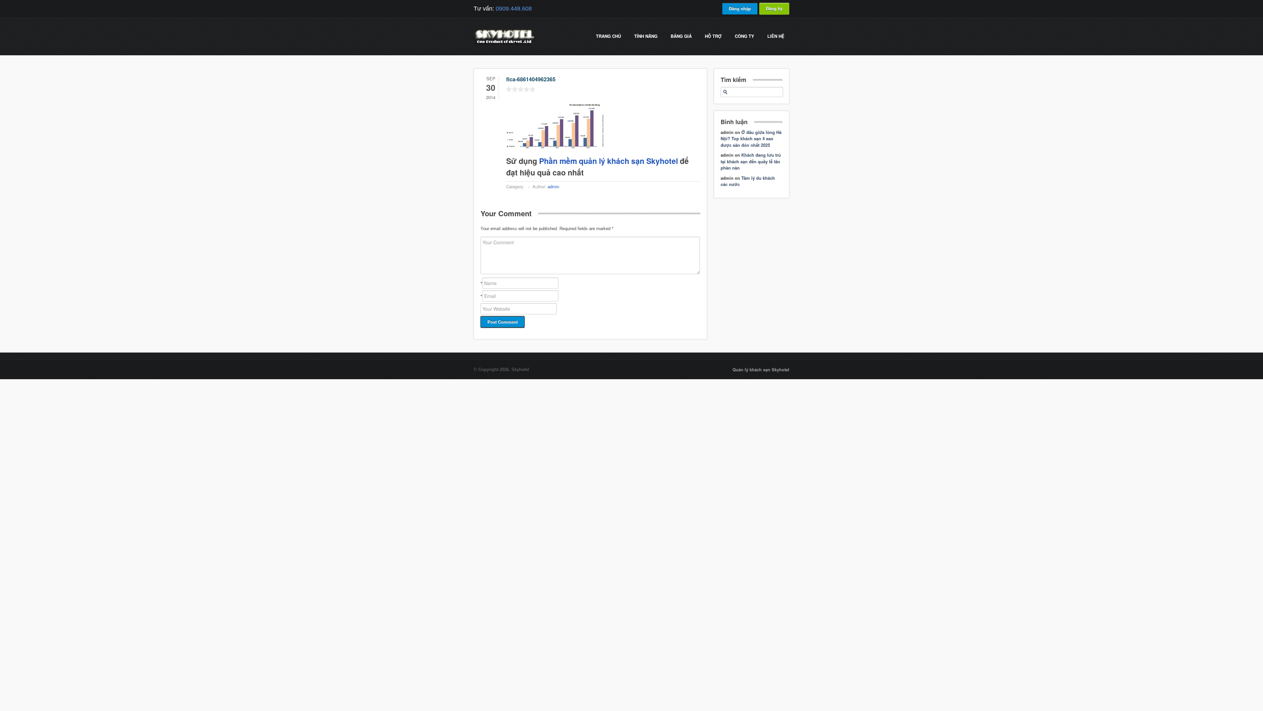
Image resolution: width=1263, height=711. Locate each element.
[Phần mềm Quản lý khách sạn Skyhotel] (504, 44)
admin (553, 186)
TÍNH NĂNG (645, 36)
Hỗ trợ (713, 36)
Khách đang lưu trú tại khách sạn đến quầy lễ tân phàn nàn (751, 161)
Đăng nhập (740, 8)
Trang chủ (608, 36)
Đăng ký (774, 8)
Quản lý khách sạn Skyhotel (760, 369)
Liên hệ (775, 36)
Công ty (744, 36)
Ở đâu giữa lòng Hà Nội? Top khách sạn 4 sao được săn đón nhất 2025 (751, 138)
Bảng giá (681, 36)
